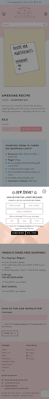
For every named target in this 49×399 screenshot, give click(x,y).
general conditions (26, 226)
